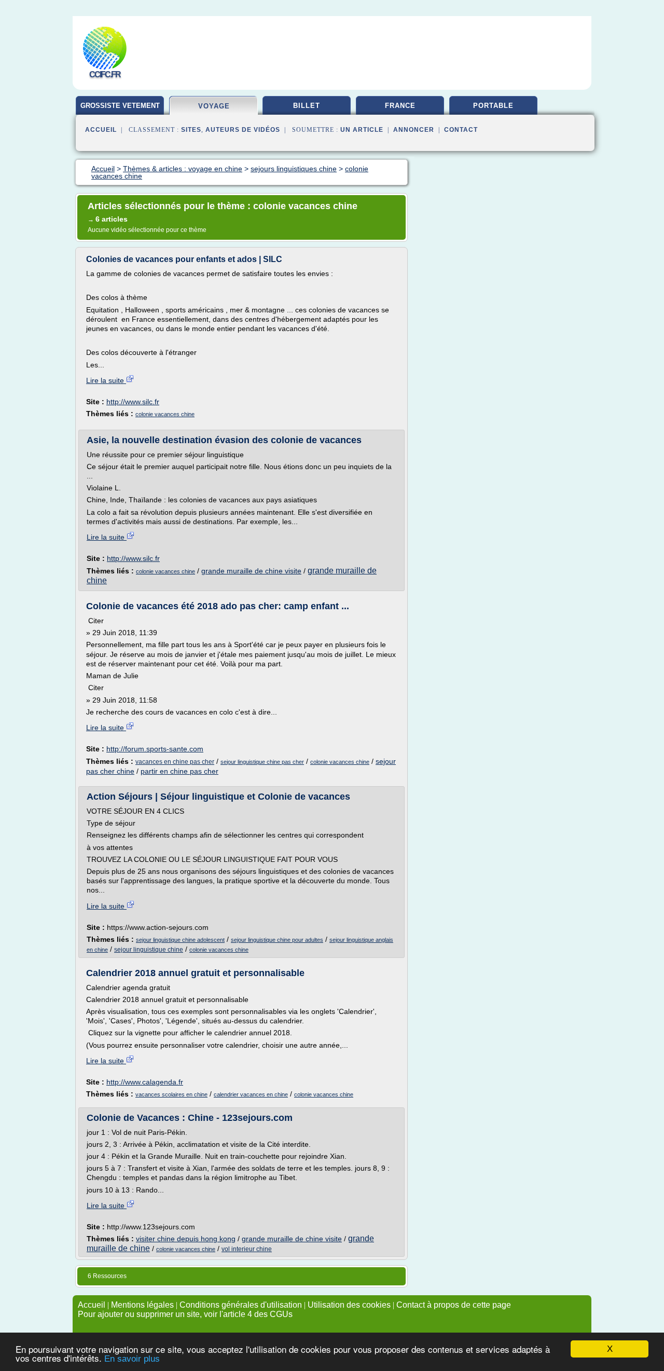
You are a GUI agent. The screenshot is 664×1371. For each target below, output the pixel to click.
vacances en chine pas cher (174, 761)
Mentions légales (142, 1304)
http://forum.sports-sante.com (154, 749)
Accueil (101, 129)
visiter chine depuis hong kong (186, 1239)
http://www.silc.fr (132, 401)
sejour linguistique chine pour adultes (277, 940)
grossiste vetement (120, 105)
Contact (461, 129)
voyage (214, 106)
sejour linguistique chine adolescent (180, 940)
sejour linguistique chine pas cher (262, 762)
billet (306, 105)
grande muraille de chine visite (251, 571)
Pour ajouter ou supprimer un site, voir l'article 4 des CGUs (185, 1314)
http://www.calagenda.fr (144, 1082)
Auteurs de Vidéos (242, 129)
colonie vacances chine (165, 414)
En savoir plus (132, 1359)
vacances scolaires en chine (171, 1094)
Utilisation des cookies (349, 1304)
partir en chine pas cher (179, 771)
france (400, 105)
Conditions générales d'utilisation (240, 1304)
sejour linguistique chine (148, 949)
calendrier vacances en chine (251, 1094)
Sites (191, 129)
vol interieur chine (247, 1249)
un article (361, 129)
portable (493, 105)
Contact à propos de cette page (453, 1304)
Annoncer (413, 129)
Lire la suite (106, 380)
